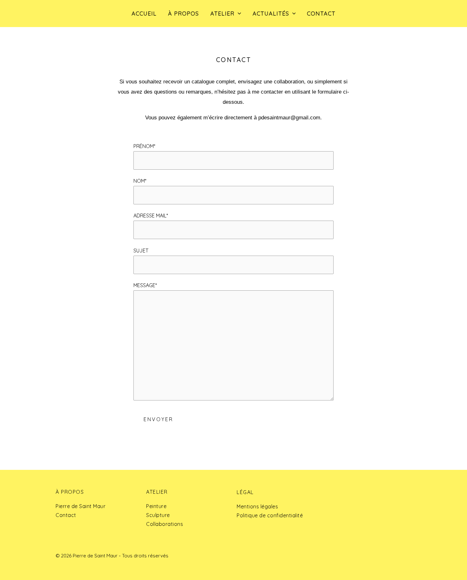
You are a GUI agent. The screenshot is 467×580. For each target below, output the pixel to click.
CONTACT (321, 13)
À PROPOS (183, 13)
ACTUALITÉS (271, 13)
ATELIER (222, 13)
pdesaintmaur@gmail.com (289, 118)
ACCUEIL (144, 13)
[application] (237, 13)
